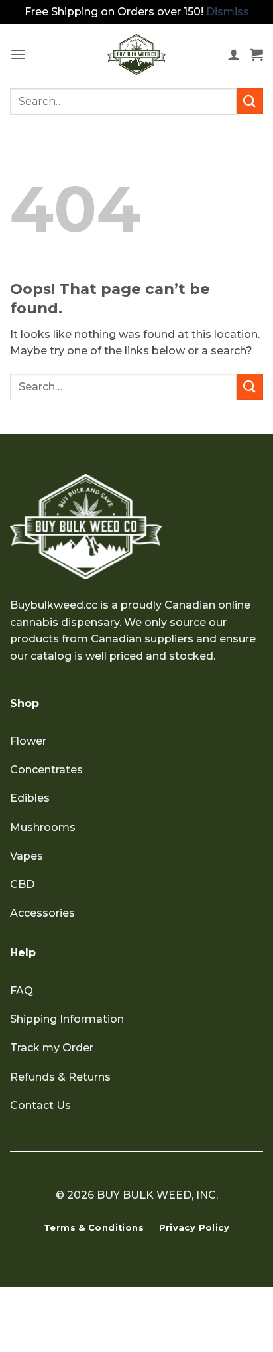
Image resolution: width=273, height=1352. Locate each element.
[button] (18, 54)
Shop (24, 703)
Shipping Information (67, 1019)
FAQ (21, 990)
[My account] (234, 54)
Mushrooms (43, 827)
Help (23, 952)
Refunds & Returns (60, 1077)
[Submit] (250, 101)
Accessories (42, 913)
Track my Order (51, 1047)
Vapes (26, 856)
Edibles (30, 798)
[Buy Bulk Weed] (136, 54)
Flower (28, 741)
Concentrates (46, 769)
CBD (22, 884)
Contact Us (40, 1105)
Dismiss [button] (227, 11)
